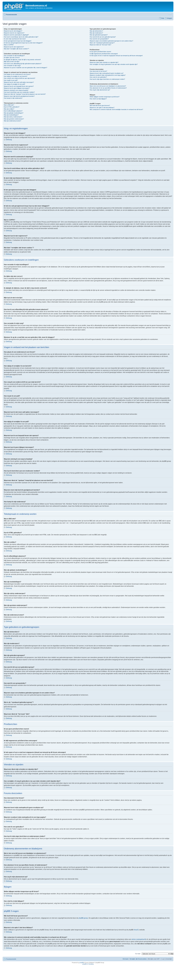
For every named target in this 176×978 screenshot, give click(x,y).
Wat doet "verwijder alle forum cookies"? (16, 49)
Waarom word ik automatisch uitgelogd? (16, 35)
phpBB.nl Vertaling (88, 964)
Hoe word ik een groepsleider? (99, 39)
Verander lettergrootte (170, 14)
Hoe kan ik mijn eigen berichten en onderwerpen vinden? (107, 79)
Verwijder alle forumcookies (138, 959)
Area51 (136, 930)
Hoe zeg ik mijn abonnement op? (100, 90)
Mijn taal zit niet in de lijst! (11, 61)
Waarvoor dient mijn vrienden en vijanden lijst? (104, 62)
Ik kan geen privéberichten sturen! (100, 51)
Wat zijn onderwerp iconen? (12, 121)
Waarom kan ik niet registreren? (14, 47)
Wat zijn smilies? (9, 109)
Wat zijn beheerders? (96, 31)
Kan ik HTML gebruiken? (11, 107)
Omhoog (9, 140)
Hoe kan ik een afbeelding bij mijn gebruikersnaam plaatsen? (22, 63)
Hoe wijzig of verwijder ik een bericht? (15, 76)
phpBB (81, 962)
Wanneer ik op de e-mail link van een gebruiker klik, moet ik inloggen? (25, 67)
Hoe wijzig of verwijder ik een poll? (14, 84)
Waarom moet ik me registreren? (14, 33)
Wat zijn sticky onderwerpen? (13, 117)
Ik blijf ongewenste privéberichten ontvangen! (104, 53)
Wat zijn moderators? (96, 33)
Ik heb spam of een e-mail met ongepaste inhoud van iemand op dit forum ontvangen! (116, 55)
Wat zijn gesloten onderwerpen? (14, 119)
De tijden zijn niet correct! (12, 57)
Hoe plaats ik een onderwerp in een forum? (17, 74)
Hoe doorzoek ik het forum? (98, 71)
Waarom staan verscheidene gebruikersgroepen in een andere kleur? (111, 41)
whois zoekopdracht (139, 939)
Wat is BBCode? (9, 105)
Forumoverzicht (11, 14)
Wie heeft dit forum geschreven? (100, 105)
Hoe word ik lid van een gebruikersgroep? (103, 37)
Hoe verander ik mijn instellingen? (14, 55)
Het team (125, 959)
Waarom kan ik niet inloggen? (13, 31)
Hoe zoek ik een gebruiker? (98, 77)
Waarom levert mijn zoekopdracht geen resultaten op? (106, 73)
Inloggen (169, 18)
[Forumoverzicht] (14, 6)
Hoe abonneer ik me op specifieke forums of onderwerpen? (108, 88)
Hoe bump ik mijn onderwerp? (13, 98)
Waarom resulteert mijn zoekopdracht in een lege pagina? (107, 75)
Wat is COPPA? (9, 45)
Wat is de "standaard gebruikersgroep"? (102, 43)
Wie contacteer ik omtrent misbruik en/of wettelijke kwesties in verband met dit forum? (116, 109)
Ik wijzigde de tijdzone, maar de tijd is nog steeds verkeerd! (22, 59)
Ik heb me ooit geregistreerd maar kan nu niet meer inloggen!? (23, 43)
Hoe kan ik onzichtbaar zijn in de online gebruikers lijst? (21, 37)
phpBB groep (83, 918)
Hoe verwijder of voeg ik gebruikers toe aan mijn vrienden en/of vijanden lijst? (114, 64)
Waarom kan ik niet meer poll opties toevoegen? (19, 82)
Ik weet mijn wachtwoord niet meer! (15, 39)
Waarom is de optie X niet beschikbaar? (102, 107)
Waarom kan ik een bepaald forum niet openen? (19, 86)
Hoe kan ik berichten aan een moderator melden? (19, 92)
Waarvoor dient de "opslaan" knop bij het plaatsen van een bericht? (25, 94)
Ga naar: (138, 953)
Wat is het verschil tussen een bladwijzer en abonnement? (108, 86)
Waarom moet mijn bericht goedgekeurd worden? (19, 96)
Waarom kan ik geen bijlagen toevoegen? (17, 88)
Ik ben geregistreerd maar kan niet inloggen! (17, 41)
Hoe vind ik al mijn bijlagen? (98, 99)
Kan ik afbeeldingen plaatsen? (13, 111)
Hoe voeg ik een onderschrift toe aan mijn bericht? (19, 78)
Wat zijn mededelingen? (11, 115)
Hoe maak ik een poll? (11, 80)
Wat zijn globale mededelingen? (13, 113)
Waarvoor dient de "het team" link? (100, 45)
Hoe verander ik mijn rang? (12, 65)
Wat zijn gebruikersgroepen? (99, 35)
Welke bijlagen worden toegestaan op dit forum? (104, 96)
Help (162, 18)
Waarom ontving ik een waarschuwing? (16, 90)
